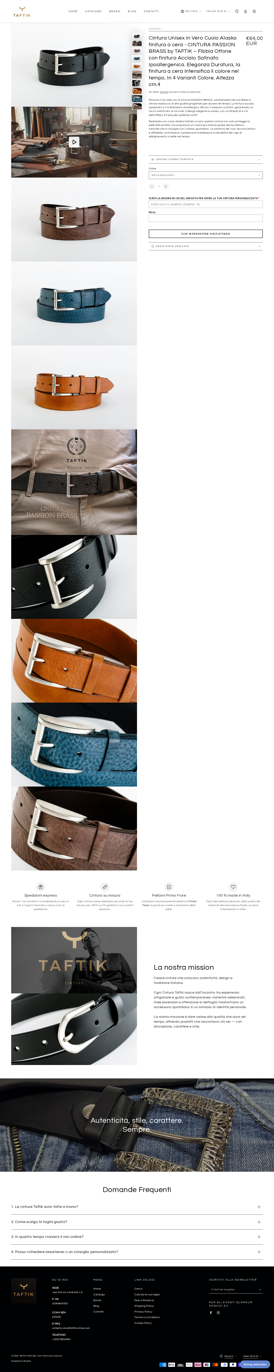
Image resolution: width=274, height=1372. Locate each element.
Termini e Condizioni (147, 1317)
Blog (96, 1305)
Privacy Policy (143, 1311)
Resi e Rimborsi (144, 1300)
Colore (152, 168)
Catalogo (99, 1294)
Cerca (138, 1288)
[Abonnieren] (261, 1289)
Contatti (98, 1311)
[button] (236, 11)
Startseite (154, 29)
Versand (164, 92)
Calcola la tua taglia (147, 1294)
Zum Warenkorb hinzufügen (205, 234)
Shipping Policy (144, 1305)
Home (97, 1288)
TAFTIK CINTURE (27, 1356)
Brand (97, 1300)
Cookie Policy (143, 1323)
